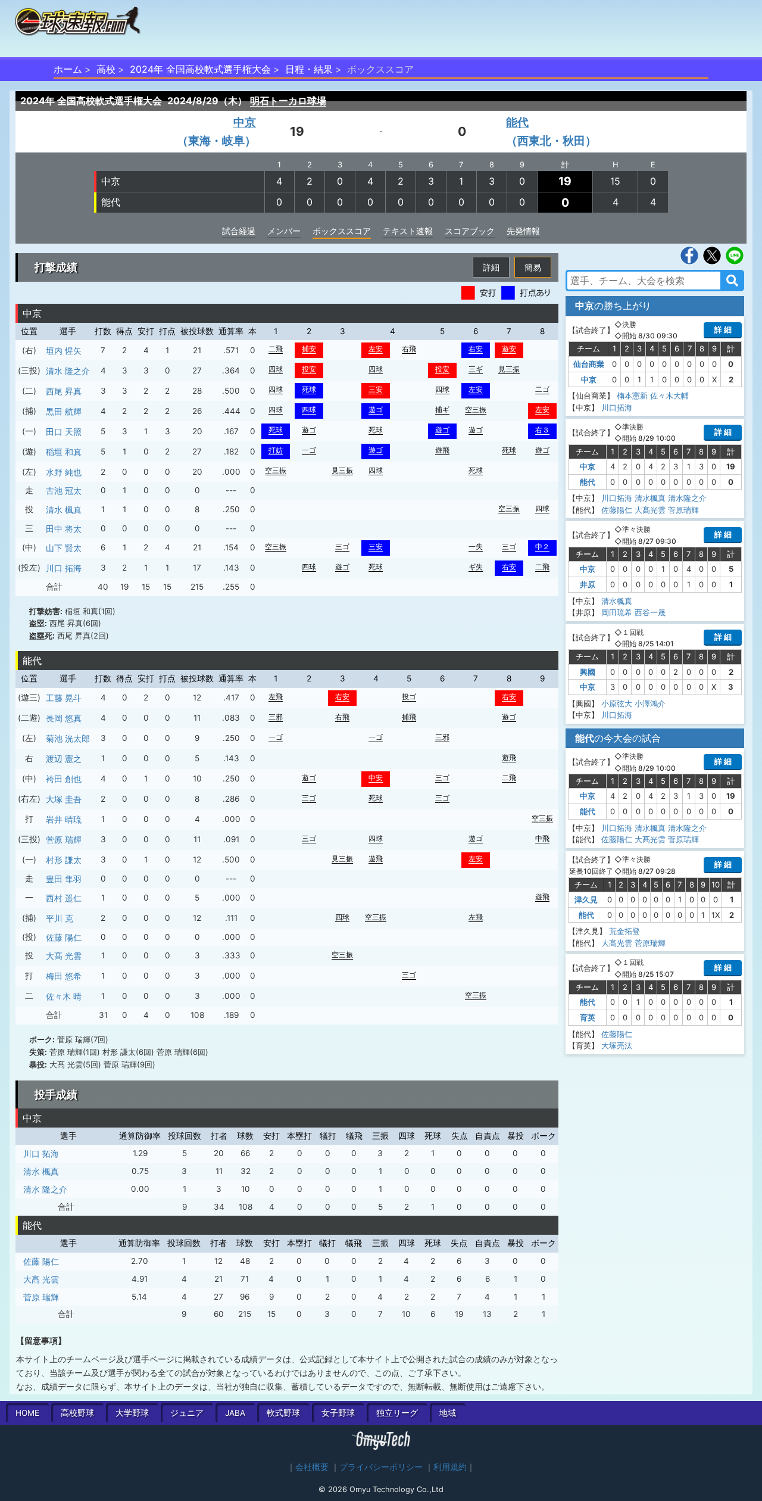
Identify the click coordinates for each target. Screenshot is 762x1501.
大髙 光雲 (64, 956)
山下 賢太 (64, 548)
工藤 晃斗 (64, 698)
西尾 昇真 (64, 391)
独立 (397, 1413)
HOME (27, 1413)
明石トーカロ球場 (288, 101)
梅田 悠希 (64, 976)
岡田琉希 (616, 612)
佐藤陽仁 (616, 510)
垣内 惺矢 (64, 350)
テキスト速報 (408, 231)
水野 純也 (64, 472)
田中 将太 (64, 529)
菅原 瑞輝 (64, 839)
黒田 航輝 (64, 411)
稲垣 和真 (64, 452)
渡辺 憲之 (64, 758)
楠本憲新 (632, 395)
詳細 (491, 267)
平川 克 (59, 918)
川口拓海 (616, 407)
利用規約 (450, 1467)
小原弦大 (616, 703)
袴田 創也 (64, 779)
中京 (110, 181)
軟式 (283, 1413)
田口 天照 (64, 431)
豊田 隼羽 (64, 879)
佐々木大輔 (669, 395)
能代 (110, 202)
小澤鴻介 (650, 703)
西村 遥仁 (64, 898)
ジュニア (187, 1413)
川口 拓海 (64, 568)
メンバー (284, 231)
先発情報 (523, 231)
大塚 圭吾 (64, 799)
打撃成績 (56, 267)
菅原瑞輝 (683, 510)
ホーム (68, 69)
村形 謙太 (64, 860)
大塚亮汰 (616, 1045)
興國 (587, 672)
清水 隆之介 (68, 371)
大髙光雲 (650, 510)
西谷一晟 (650, 612)
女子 (338, 1413)
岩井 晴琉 (64, 819)
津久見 (586, 899)
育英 (587, 1017)
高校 (105, 69)
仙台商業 (588, 364)
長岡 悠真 (64, 718)
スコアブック (470, 231)
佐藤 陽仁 (64, 937)
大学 (132, 1413)
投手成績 (56, 1094)
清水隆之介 (687, 498)
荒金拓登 (624, 931)
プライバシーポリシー (381, 1467)
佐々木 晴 (64, 996)
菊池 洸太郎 (68, 738)
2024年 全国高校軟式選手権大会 (200, 69)
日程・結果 (309, 69)
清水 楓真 (64, 510)
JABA (235, 1413)
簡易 (532, 267)
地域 (447, 1413)
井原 (587, 584)
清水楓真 (650, 498)
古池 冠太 (64, 490)
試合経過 (238, 231)
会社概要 (312, 1467)
